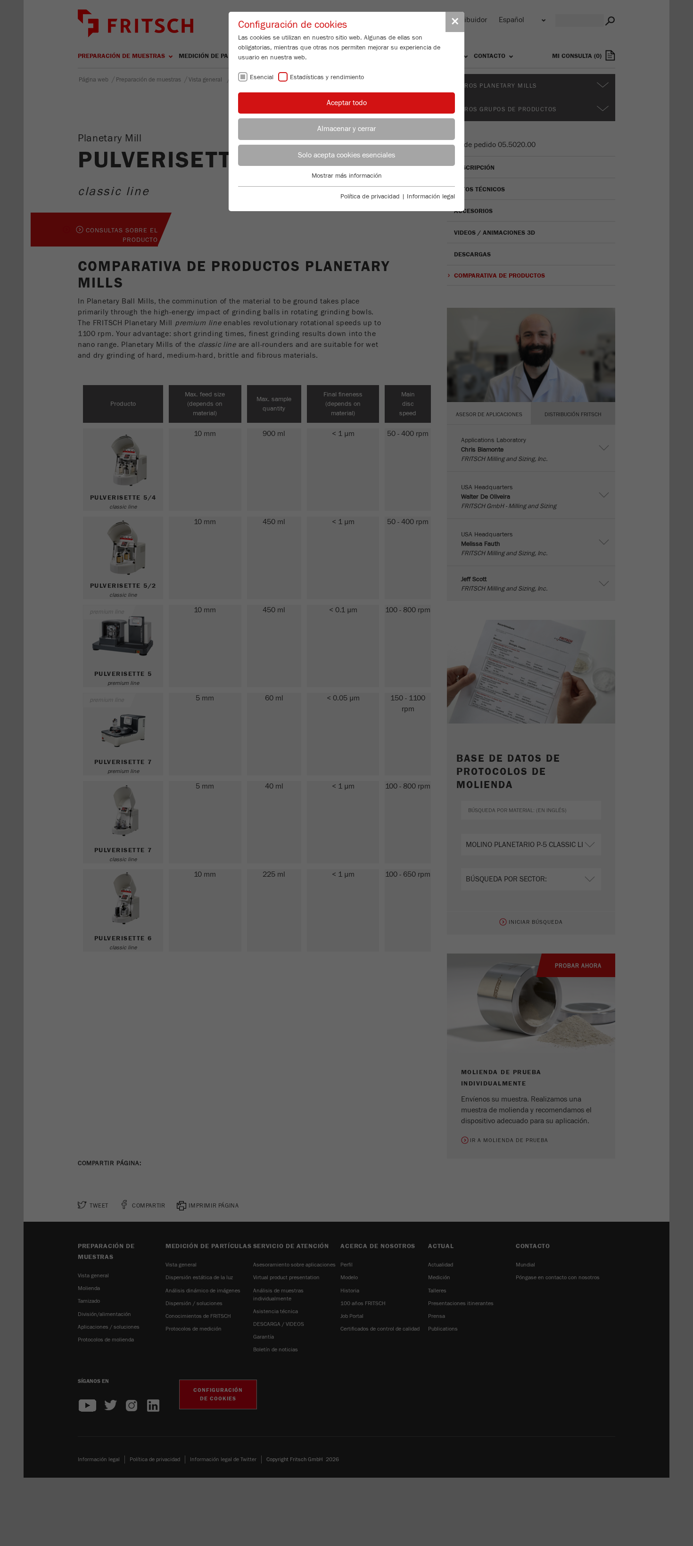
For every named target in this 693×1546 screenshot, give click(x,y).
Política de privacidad (370, 196)
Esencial (261, 77)
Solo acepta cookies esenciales (346, 155)
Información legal (431, 196)
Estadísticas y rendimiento (327, 77)
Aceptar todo (347, 103)
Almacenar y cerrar (346, 128)
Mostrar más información (347, 176)
